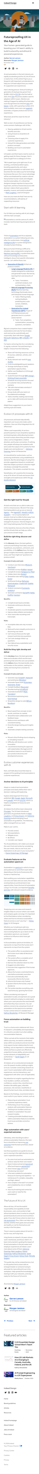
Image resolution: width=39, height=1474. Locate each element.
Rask (25, 692)
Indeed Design (10, 3)
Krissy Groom (19, 816)
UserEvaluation (13, 583)
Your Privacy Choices (11, 1446)
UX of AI (22, 800)
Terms (6, 1464)
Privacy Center (9, 1451)
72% (12, 97)
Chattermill (23, 583)
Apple (23, 798)
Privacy (6, 1460)
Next (30, 1321)
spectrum (18, 867)
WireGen (22, 680)
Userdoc (17, 595)
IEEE (5, 340)
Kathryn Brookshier (11, 1013)
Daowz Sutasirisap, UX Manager (17, 853)
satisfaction (25, 1166)
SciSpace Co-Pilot (28, 572)
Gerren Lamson (15, 58)
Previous (10, 1321)
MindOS (25, 512)
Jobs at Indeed (9, 1430)
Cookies (7, 1455)
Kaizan (23, 574)
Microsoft (7, 338)
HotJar (29, 569)
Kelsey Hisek (24, 1256)
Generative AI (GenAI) (15, 264)
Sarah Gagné (19, 1057)
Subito (31, 576)
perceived (29, 1164)
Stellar (32, 593)
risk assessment (9, 1220)
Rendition (11, 703)
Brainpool (11, 586)
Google (27, 335)
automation (14, 236)
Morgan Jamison (18, 60)
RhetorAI (29, 565)
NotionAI (29, 678)
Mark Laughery (11, 193)
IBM (20, 338)
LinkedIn (26, 338)
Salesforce (15, 338)
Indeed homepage (10, 1420)
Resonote (24, 687)
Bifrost (29, 701)
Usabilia (30, 583)
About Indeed (9, 1425)
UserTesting (12, 699)
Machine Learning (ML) (12, 253)
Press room (8, 1434)
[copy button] (17, 68)
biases (6, 106)
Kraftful (10, 595)
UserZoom (11, 567)
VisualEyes (24, 689)
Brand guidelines (10, 1403)
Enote (10, 579)
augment (29, 108)
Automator (28, 682)
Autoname (11, 685)
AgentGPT (17, 512)
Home (6, 1399)
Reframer (25, 581)
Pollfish (24, 569)
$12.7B (17, 94)
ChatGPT (22, 678)
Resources (7, 1413)
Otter (27, 576)
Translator (11, 694)
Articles (6, 1408)
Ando (18, 685)
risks (28, 103)
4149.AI (30, 512)
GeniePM (26, 593)
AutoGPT (7, 515)
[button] (33, 3)
